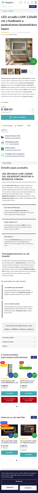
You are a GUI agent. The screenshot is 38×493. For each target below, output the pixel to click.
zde (12, 477)
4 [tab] (21, 406)
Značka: (4, 130)
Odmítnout (9, 487)
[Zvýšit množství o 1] (32, 109)
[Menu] (35, 2)
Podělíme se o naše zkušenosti (12, 138)
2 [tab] (18, 406)
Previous (32, 357)
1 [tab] (16, 406)
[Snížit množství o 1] (32, 112)
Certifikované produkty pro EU (13, 150)
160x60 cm (30, 329)
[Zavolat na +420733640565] (25, 2)
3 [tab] (19, 406)
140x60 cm (22, 329)
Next (35, 357)
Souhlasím (28, 488)
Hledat (33, 6)
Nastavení (19, 481)
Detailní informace (28, 96)
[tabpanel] (9, 382)
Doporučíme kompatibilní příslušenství (14, 156)
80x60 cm (7, 329)
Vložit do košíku (19, 117)
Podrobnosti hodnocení (23, 32)
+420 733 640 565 (14, 144)
